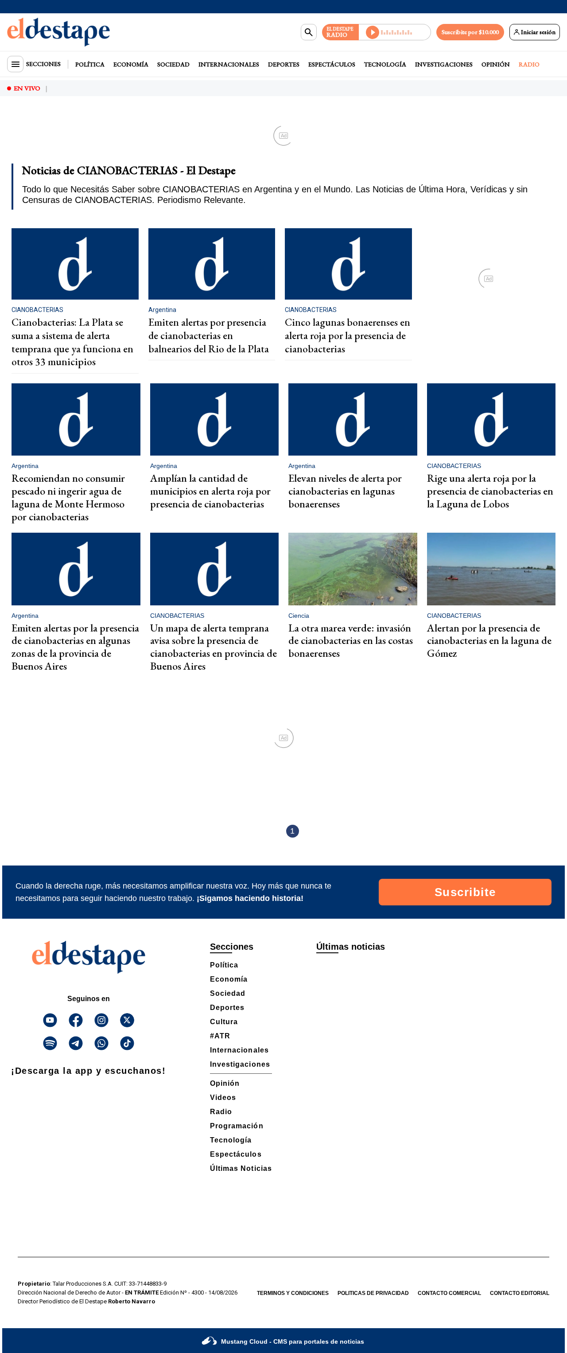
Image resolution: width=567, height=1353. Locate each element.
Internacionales (228, 64)
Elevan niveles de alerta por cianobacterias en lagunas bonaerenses (345, 491)
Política (90, 64)
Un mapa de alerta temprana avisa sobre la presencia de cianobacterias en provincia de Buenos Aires (213, 647)
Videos (223, 1097)
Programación (237, 1126)
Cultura (224, 1021)
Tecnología (385, 64)
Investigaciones (444, 64)
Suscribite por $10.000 (470, 32)
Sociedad (173, 64)
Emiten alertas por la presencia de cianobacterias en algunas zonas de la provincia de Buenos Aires (75, 647)
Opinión (496, 64)
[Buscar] (309, 32)
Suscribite (465, 892)
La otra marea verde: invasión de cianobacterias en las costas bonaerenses (350, 640)
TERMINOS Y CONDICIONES (293, 1293)
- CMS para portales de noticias (292, 1341)
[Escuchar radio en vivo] (395, 32)
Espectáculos (331, 64)
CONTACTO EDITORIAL (519, 1293)
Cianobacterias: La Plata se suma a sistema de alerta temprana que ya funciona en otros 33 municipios (72, 342)
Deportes (283, 64)
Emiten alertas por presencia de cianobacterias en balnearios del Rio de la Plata (208, 335)
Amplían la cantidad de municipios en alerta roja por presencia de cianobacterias (210, 491)
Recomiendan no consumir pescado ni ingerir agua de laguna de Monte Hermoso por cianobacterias (68, 497)
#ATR (220, 1036)
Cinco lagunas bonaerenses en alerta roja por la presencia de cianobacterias (347, 335)
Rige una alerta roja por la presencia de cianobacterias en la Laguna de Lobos (490, 491)
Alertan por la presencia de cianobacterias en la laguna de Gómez (489, 640)
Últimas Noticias (241, 1168)
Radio (529, 64)
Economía (130, 64)
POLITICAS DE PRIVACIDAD (373, 1293)
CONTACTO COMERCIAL (449, 1293)
